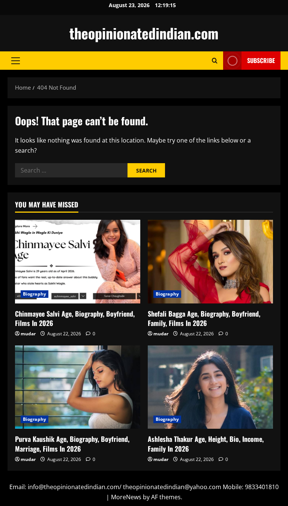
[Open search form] (215, 60)
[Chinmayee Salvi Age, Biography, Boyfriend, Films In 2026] (77, 261)
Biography (34, 294)
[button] (16, 61)
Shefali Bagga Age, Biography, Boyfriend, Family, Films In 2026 (204, 318)
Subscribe (261, 60)
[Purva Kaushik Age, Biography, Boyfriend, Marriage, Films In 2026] (77, 387)
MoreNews (126, 497)
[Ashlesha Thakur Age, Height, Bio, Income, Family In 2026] (210, 387)
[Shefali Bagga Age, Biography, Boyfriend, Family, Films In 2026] (210, 261)
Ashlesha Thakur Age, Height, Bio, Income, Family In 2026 (206, 443)
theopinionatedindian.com (144, 33)
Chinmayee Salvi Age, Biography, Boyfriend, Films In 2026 (75, 318)
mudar (28, 333)
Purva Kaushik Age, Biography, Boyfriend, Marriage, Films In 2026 (72, 443)
